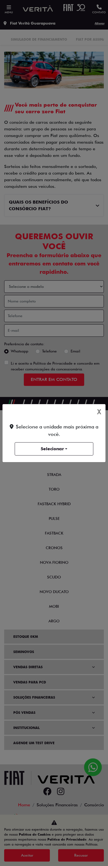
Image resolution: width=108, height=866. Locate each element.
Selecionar (52, 448)
